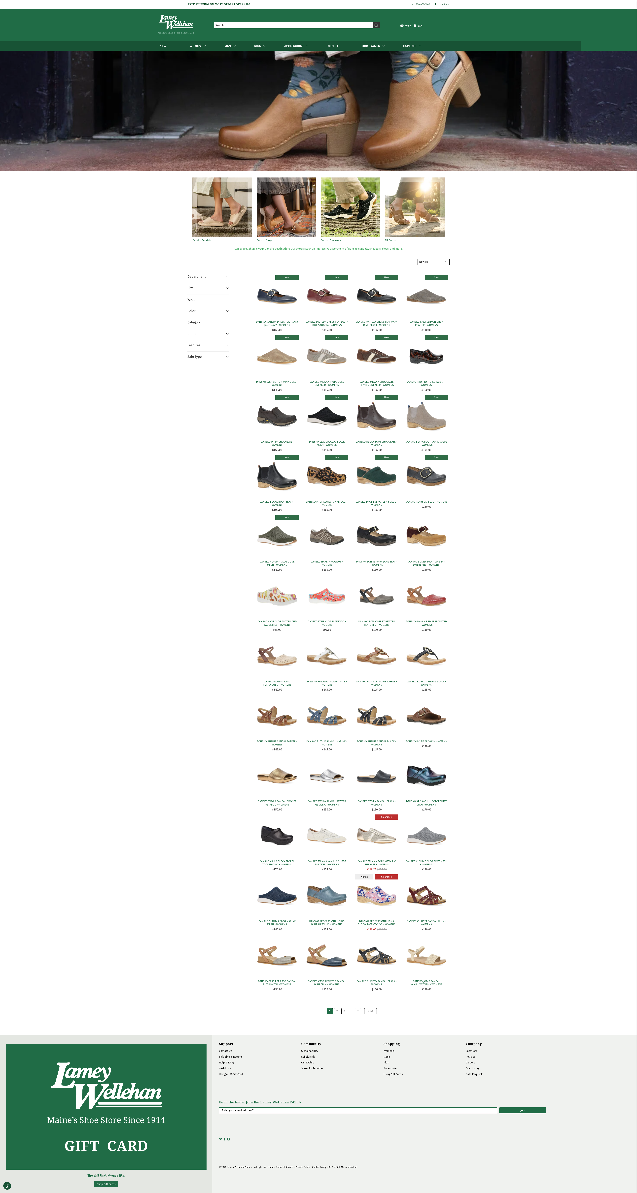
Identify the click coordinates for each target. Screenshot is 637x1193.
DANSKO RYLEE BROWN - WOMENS (426, 741)
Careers (470, 1062)
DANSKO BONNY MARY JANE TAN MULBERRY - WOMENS (426, 563)
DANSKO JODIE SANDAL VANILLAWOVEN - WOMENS (426, 983)
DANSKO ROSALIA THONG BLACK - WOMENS (426, 683)
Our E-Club (307, 1062)
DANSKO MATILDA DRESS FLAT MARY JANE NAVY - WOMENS (277, 323)
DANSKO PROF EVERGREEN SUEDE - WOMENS (377, 503)
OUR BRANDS (371, 46)
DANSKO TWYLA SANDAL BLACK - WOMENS (377, 803)
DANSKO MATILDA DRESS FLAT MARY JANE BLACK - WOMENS (376, 323)
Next (370, 1011)
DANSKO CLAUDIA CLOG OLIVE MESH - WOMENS (277, 563)
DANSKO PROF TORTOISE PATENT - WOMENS (426, 383)
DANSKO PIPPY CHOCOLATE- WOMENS (277, 443)
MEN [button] (227, 46)
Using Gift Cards (393, 1074)
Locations (443, 4)
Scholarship (308, 1056)
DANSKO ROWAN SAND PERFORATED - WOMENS (277, 683)
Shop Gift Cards (106, 1184)
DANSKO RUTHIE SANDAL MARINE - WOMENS (326, 743)
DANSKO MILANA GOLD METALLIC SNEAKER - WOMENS (376, 863)
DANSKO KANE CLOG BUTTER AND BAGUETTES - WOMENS (277, 623)
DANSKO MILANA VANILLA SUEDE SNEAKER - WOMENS (327, 863)
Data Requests (474, 1074)
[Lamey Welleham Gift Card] (106, 1107)
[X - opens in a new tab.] (220, 1140)
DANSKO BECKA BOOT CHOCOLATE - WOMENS (376, 443)
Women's (389, 1051)
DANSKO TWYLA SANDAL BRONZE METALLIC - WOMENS (277, 803)
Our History (472, 1068)
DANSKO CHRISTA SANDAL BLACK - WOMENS (376, 983)
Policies (470, 1056)
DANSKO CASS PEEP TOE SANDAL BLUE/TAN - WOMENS (327, 983)
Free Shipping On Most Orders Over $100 (219, 4)
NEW (163, 46)
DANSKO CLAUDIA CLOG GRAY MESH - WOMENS (426, 863)
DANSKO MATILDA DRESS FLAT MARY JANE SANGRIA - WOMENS (327, 323)
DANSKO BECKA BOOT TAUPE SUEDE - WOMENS (426, 443)
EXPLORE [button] (409, 46)
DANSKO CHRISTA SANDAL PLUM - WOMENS (426, 923)
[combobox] (293, 25)
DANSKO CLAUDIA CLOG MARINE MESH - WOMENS (277, 923)
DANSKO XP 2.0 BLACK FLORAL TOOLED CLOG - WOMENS (277, 863)
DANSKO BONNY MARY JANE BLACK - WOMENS (376, 563)
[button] (415, 236)
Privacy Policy (302, 1167)
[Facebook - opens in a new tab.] (224, 1140)
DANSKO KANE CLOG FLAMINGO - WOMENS (327, 623)
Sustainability (309, 1051)
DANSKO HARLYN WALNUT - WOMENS (327, 563)
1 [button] (329, 1011)
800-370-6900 (423, 4)
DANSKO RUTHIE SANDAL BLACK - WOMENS (376, 743)
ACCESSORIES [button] (293, 46)
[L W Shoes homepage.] (176, 24)
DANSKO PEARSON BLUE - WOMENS (426, 501)
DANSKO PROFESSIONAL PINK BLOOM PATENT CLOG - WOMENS (376, 923)
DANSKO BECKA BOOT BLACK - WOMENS (277, 503)
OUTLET (332, 46)
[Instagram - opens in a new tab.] (228, 1140)
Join (522, 1110)
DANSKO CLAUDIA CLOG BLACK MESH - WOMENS (327, 443)
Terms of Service (284, 1167)
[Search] (376, 25)
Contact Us (225, 1051)
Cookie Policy (319, 1167)
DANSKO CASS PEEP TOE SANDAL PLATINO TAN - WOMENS (277, 983)
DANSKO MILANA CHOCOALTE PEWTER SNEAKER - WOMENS (376, 383)
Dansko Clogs (264, 240)
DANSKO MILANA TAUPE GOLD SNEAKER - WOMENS (327, 383)
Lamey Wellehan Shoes (239, 1167)
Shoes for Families (312, 1068)
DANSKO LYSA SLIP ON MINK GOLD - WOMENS (277, 383)
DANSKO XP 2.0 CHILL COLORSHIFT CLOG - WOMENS (426, 803)
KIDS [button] (257, 46)
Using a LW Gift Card (231, 1074)
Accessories (390, 1068)
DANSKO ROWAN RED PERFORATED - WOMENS (426, 623)
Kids (386, 1062)
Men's (387, 1056)
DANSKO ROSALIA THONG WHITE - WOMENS (327, 683)
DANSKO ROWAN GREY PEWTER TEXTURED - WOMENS (376, 623)
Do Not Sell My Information (342, 1167)
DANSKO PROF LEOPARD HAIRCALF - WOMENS (327, 503)
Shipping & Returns (230, 1056)
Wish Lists (225, 1068)
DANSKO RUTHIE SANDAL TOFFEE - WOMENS (277, 743)
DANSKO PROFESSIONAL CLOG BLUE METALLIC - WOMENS (327, 923)
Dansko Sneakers (331, 240)
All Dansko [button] (391, 240)
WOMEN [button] (195, 46)
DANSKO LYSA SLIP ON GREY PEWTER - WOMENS (426, 323)
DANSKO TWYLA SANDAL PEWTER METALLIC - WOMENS (327, 803)
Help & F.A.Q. (227, 1062)
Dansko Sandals (201, 240)
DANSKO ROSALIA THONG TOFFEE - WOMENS (376, 683)
